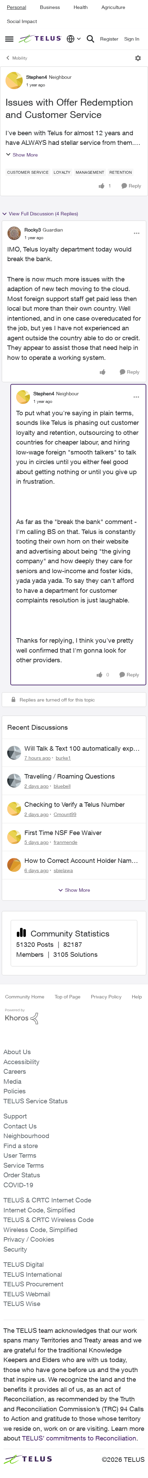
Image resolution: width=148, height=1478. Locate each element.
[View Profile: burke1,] (14, 753)
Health (81, 7)
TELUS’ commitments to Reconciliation (79, 1438)
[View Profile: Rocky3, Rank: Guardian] (14, 233)
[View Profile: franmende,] (14, 837)
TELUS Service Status (35, 1101)
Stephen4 (36, 77)
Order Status (21, 1175)
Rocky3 (32, 230)
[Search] (90, 39)
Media (12, 1081)
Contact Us (20, 1126)
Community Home (24, 996)
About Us (17, 1052)
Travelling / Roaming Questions (69, 776)
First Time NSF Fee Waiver (63, 832)
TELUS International (32, 1274)
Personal (16, 7)
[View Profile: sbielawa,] (14, 865)
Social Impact (22, 21)
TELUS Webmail (26, 1294)
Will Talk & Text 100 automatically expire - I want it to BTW (82, 749)
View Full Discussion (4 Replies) (43, 213)
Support (15, 1116)
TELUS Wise (21, 1303)
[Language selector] (74, 39)
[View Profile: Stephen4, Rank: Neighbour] (14, 80)
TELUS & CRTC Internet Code (47, 1200)
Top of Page (68, 996)
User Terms (19, 1155)
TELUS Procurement (33, 1284)
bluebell (62, 786)
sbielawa (63, 870)
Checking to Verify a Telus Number (74, 804)
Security (15, 1249)
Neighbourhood (26, 1135)
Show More (25, 155)
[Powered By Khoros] (74, 1017)
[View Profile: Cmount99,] (14, 809)
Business (50, 7)
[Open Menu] (138, 58)
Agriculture (113, 7)
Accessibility (21, 1061)
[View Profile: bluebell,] (14, 781)
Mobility (19, 58)
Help (137, 996)
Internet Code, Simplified (39, 1210)
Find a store (20, 1145)
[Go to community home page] (41, 39)
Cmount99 (65, 814)
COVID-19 (18, 1185)
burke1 (63, 758)
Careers (14, 1071)
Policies (14, 1091)
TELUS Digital (23, 1264)
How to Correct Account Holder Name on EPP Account (79, 861)
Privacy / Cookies (28, 1239)
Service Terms (23, 1165)
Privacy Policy (106, 996)
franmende (65, 842)
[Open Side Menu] (9, 39)
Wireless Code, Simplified (40, 1229)
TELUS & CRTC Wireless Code (48, 1219)
